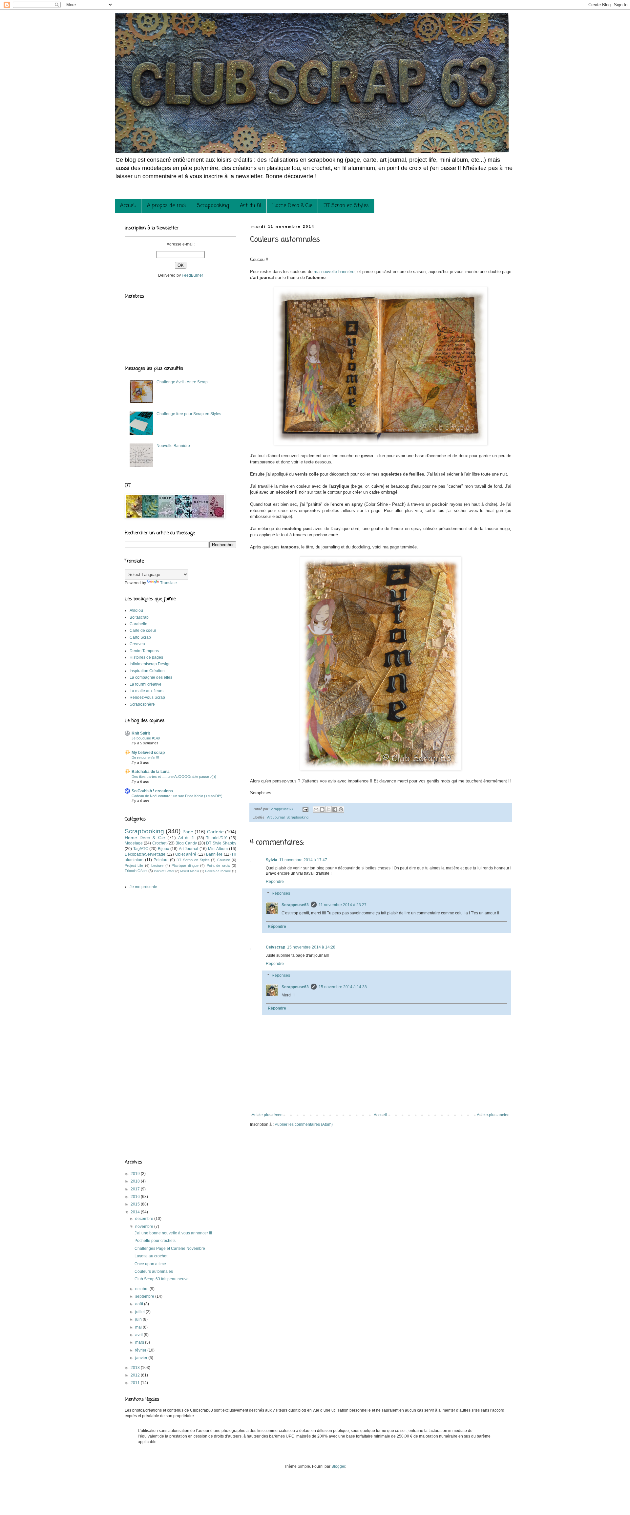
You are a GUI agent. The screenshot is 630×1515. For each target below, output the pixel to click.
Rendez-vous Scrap (147, 697)
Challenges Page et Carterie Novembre (170, 1248)
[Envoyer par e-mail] (316, 809)
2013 (136, 1367)
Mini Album (218, 848)
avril (139, 1335)
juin (139, 1319)
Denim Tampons (144, 651)
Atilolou (136, 610)
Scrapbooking (213, 206)
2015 (136, 1204)
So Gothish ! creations (152, 791)
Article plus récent (268, 1115)
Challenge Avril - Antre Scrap (182, 382)
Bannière (214, 854)
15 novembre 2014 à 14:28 (311, 947)
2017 (136, 1189)
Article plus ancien (493, 1115)
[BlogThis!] (322, 809)
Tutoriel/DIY (216, 838)
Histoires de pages (146, 657)
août (139, 1304)
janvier (141, 1357)
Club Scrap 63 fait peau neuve (162, 1279)
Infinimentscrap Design (150, 664)
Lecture (157, 865)
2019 (136, 1173)
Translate (168, 583)
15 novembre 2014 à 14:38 (343, 987)
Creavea (137, 644)
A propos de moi (166, 206)
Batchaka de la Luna (151, 771)
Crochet (159, 843)
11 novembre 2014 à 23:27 (343, 905)
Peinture (161, 860)
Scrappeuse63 (295, 905)
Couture (223, 860)
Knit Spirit (141, 733)
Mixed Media (189, 871)
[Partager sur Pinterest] (341, 809)
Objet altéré (185, 854)
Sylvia (271, 860)
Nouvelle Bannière (173, 445)
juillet (140, 1312)
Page (187, 831)
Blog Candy (186, 843)
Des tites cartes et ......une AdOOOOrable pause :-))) (174, 777)
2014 (136, 1212)
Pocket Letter (164, 871)
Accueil (128, 206)
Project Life (134, 865)
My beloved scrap (148, 752)
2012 (136, 1375)
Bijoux (163, 848)
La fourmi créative (145, 684)
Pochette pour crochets (155, 1240)
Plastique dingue (185, 865)
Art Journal (275, 817)
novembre (144, 1226)
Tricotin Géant (136, 871)
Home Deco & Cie (292, 206)
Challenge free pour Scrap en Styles (189, 414)
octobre (142, 1289)
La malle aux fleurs (146, 691)
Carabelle (138, 624)
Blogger (338, 1466)
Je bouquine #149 (146, 738)
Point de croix (218, 865)
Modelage (134, 843)
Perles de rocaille (218, 871)
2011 (136, 1382)
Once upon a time (150, 1264)
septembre (145, 1296)
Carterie (215, 831)
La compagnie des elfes (151, 677)
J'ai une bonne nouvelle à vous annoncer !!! (173, 1233)
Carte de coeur (143, 630)
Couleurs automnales (154, 1271)
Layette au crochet (151, 1256)
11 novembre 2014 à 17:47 (303, 860)
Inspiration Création (147, 671)
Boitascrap (139, 617)
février (141, 1350)
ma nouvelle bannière (333, 271)
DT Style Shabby (221, 843)
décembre (144, 1218)
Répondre (275, 881)
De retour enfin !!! (145, 757)
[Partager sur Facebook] (334, 809)
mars (140, 1342)
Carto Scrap (140, 637)
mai (139, 1327)
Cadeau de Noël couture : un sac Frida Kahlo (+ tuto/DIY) (177, 796)
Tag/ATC (140, 848)
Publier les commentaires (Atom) (304, 1124)
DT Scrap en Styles (346, 206)
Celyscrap (275, 947)
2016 (136, 1196)
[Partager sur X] (328, 809)
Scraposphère (142, 704)
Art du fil (250, 206)
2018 (136, 1181)
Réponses (281, 893)
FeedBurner (192, 275)
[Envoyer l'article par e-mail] (305, 809)
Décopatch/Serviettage (145, 854)
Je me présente (143, 887)
